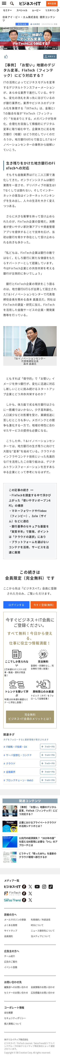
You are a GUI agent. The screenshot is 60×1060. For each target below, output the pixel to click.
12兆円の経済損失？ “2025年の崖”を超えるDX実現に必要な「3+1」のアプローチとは (38, 841)
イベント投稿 (10, 967)
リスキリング (51, 10)
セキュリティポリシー (15, 1018)
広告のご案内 (10, 961)
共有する (51, 56)
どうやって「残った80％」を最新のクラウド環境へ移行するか (37, 855)
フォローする (50, 746)
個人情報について (13, 1023)
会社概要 (8, 1012)
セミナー (7, 10)
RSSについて (37, 925)
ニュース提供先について (43, 930)
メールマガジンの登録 (15, 919)
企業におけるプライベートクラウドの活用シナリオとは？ (37, 824)
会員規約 (8, 936)
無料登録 (52, 3)
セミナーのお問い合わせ (16, 992)
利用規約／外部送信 (40, 919)
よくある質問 (10, 925)
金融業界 (10, 771)
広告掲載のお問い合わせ (43, 992)
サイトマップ (10, 930)
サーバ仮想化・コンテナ (19, 755)
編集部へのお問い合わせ (16, 987)
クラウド (10, 763)
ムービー (36, 10)
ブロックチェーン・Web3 (19, 780)
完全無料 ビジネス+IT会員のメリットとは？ (30, 716)
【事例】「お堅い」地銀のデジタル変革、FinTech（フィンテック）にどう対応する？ (38, 810)
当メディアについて (40, 936)
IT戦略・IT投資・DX (16, 746)
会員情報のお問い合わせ (43, 987)
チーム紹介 (9, 956)
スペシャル (21, 10)
